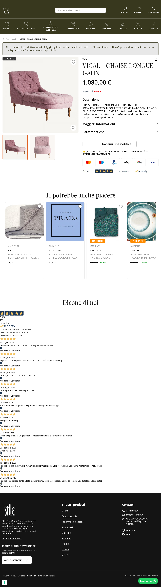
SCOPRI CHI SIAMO (12, 538)
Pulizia (65, 544)
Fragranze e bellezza (73, 522)
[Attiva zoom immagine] (73, 128)
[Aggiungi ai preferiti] (73, 62)
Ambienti (66, 538)
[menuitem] (6, 26)
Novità (65, 549)
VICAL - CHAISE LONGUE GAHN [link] (33, 39)
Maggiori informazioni (99, 124)
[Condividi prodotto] (156, 59)
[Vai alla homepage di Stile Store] (27, 10)
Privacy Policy (9, 575)
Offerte (66, 555)
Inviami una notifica (116, 144)
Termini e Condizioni (44, 575)
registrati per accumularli (97, 154)
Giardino (66, 533)
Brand (65, 510)
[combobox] (82, 10)
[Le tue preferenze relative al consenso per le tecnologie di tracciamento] (4, 582)
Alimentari (67, 527)
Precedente (5, 335)
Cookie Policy (25, 575)
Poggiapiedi (11, 39)
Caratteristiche (94, 132)
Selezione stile (69, 516)
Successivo (16, 335)
